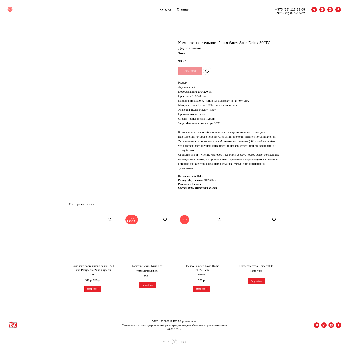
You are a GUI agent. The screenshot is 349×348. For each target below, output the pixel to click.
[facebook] (338, 9)
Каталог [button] (165, 9)
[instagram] (330, 9)
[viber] (322, 9)
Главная (183, 9)
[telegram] (314, 9)
